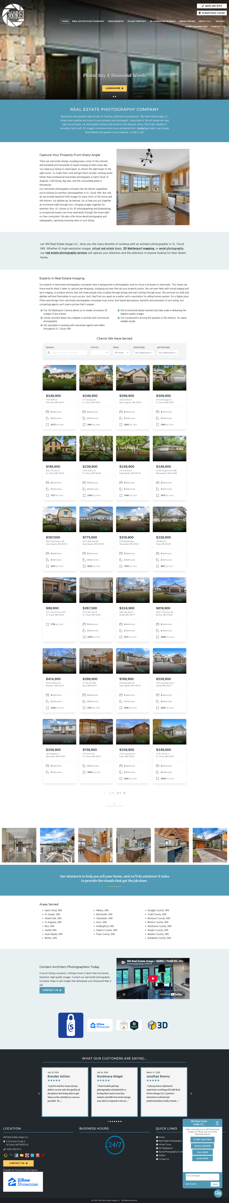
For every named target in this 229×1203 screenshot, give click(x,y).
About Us (204, 21)
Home (65, 21)
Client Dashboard (196, 26)
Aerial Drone (187, 21)
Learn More (112, 88)
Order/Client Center (213, 13)
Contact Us (218, 26)
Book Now (202, 1158)
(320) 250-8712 (213, 6)
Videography (116, 21)
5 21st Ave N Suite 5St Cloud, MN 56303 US (17, 1143)
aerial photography (171, 248)
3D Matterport (136, 21)
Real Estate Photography (88, 21)
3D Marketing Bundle (162, 21)
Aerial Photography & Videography (175, 1152)
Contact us (142, 128)
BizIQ (188, 1184)
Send (215, 1184)
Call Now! (202, 1152)
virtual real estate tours (107, 248)
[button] (108, 1121)
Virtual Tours (165, 1144)
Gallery (220, 21)
